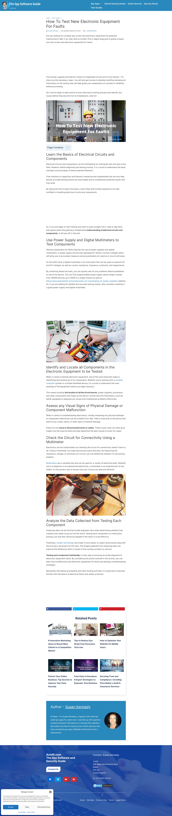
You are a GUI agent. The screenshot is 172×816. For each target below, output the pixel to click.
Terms (111, 800)
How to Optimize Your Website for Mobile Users (110, 644)
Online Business (91, 31)
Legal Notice (121, 800)
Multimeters (51, 463)
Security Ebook (151, 4)
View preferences (43, 807)
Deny (27, 807)
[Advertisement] (86, 61)
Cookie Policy (22, 812)
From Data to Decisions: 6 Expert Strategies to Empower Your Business (85, 679)
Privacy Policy (31, 812)
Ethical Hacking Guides (115, 4)
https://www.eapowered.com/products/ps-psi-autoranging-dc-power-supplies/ (82, 281)
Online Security (135, 4)
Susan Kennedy (53, 31)
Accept (10, 807)
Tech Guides (96, 8)
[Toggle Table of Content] (66, 147)
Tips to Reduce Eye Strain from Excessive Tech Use (84, 644)
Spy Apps (95, 4)
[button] (50, 792)
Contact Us (53, 769)
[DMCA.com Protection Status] (103, 787)
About (82, 800)
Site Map (90, 800)
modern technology (65, 543)
